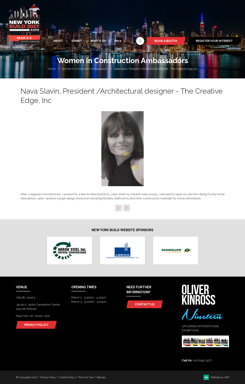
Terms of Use (85, 377)
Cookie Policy (67, 377)
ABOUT (58, 40)
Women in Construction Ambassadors (85, 68)
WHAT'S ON (98, 40)
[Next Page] (126, 208)
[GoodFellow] (175, 250)
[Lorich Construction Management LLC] (122, 250)
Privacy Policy (48, 377)
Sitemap (101, 377)
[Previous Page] (118, 208)
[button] (119, 40)
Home (51, 68)
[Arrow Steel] (69, 250)
